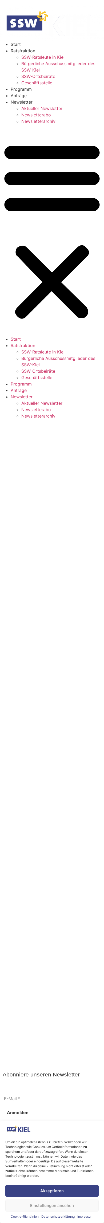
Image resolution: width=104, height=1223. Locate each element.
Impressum (85, 1216)
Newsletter (22, 102)
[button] (52, 230)
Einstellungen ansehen (52, 1205)
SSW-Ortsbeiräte (38, 76)
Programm (21, 89)
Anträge (19, 95)
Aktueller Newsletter (41, 108)
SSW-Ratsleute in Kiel (43, 57)
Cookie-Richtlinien (25, 1216)
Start (16, 44)
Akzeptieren (52, 1190)
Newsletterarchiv (38, 121)
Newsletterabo (36, 114)
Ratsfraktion (23, 50)
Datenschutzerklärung (58, 1216)
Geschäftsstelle (36, 82)
